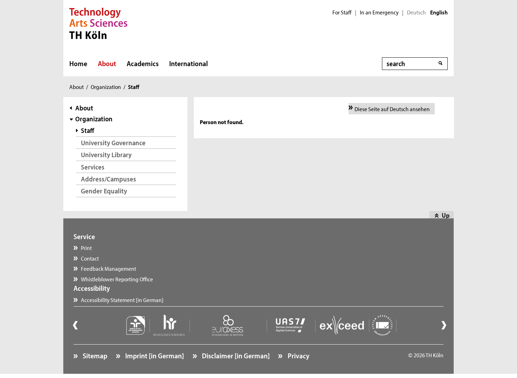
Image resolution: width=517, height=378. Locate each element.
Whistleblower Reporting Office (117, 279)
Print (86, 247)
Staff (87, 130)
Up (445, 215)
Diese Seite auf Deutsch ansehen (392, 109)
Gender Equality (104, 190)
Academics (143, 63)
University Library (106, 154)
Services (92, 166)
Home (78, 63)
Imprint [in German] (154, 355)
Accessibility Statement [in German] (122, 299)
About (107, 63)
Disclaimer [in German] (235, 355)
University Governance (113, 142)
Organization (106, 86)
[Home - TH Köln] (98, 22)
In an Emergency (379, 12)
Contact (90, 258)
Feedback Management (108, 268)
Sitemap (94, 355)
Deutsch (416, 12)
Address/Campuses (108, 178)
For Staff (341, 12)
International (188, 63)
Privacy (297, 355)
